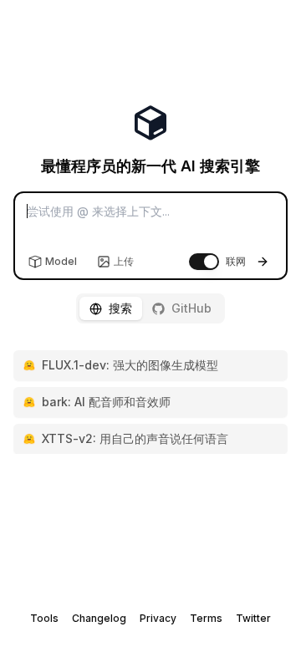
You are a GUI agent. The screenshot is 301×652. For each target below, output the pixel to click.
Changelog (99, 618)
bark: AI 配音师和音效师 (106, 402)
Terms (206, 618)
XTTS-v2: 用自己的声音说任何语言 (135, 438)
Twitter (253, 618)
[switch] (204, 261)
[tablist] (150, 308)
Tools (44, 618)
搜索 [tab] (120, 308)
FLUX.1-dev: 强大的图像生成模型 (130, 365)
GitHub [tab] (191, 308)
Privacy (158, 618)
